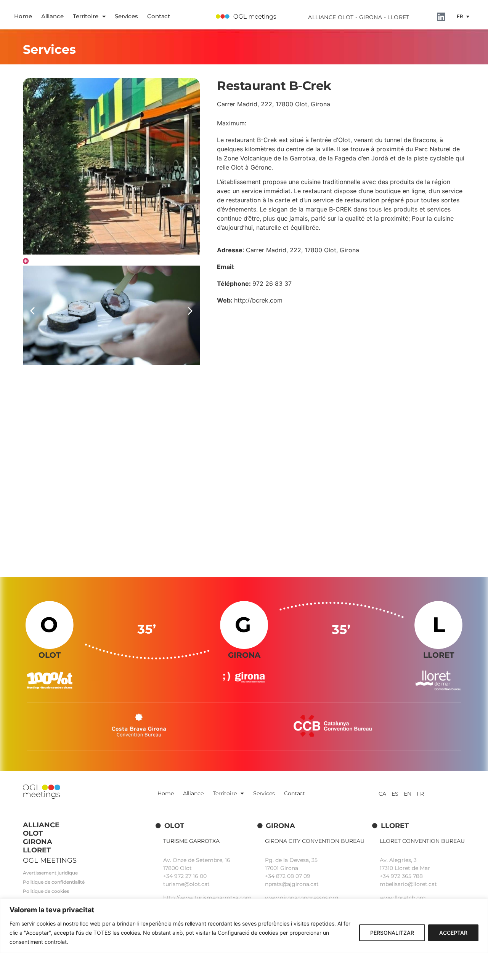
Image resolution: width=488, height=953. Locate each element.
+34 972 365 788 (401, 876)
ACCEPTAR (453, 932)
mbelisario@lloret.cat (408, 884)
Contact (158, 16)
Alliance (52, 16)
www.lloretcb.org (403, 897)
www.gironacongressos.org (302, 897)
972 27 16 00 (190, 876)
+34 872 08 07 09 (287, 876)
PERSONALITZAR (392, 932)
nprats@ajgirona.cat (292, 884)
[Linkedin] (441, 16)
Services (126, 16)
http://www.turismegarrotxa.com (207, 897)
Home (23, 16)
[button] (190, 310)
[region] (244, 926)
